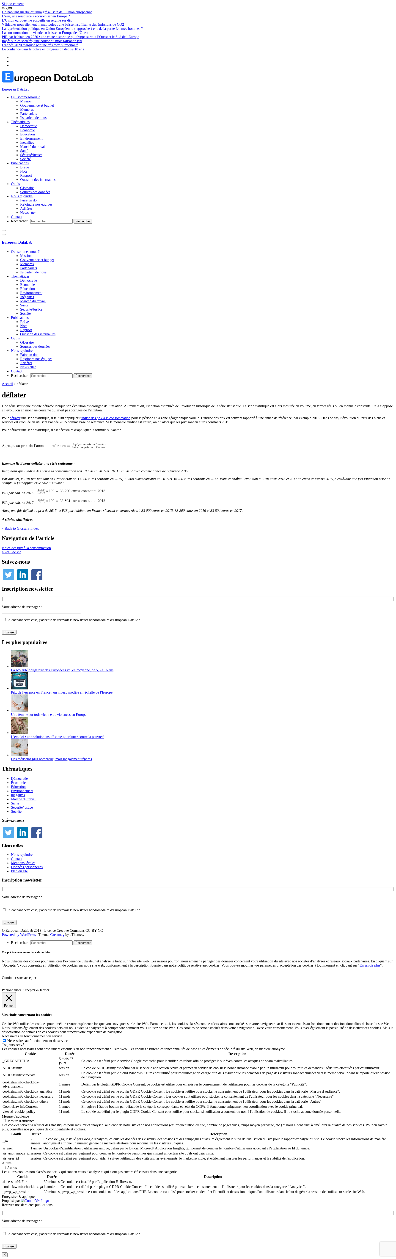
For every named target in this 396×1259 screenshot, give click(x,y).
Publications (20, 163)
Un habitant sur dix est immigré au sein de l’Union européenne (47, 12)
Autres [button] (6, 1163)
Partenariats (28, 114)
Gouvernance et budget (37, 105)
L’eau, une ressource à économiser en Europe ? (36, 16)
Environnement (31, 138)
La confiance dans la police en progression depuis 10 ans (43, 49)
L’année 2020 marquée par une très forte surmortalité (40, 45)
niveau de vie (11, 552)
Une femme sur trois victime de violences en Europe (48, 714)
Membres (27, 109)
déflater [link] (15, 418)
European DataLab (15, 89)
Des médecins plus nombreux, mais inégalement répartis (51, 759)
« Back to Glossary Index (20, 528)
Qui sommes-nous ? (25, 97)
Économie (18, 783)
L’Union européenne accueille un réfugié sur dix (37, 20)
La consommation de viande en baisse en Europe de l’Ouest (45, 33)
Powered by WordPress (19, 935)
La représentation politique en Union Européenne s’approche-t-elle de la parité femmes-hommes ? (72, 28)
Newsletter (28, 213)
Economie (27, 130)
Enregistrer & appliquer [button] (19, 1196)
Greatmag (57, 935)
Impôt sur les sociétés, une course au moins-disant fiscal (42, 41)
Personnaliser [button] (11, 990)
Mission (26, 101)
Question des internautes (37, 180)
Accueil (7, 384)
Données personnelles (27, 867)
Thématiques (20, 122)
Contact (16, 217)
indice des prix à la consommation (26, 548)
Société (25, 159)
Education (27, 134)
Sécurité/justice (22, 807)
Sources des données (35, 192)
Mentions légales (23, 863)
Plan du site (19, 871)
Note (23, 171)
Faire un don (29, 200)
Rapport (26, 175)
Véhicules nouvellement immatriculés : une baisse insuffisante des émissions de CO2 (63, 24)
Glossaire (27, 188)
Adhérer (26, 208)
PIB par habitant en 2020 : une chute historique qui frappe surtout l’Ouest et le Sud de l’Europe (70, 37)
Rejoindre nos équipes (36, 204)
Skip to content (13, 4)
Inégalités (27, 142)
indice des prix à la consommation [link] (105, 418)
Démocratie (28, 126)
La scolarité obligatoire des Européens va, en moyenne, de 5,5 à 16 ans (62, 670)
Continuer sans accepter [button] (19, 978)
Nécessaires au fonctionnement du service (37, 1041)
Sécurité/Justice (31, 155)
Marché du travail (33, 147)
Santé (24, 151)
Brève (24, 167)
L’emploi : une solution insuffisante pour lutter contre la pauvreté (57, 737)
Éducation (18, 787)
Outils (15, 184)
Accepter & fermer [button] (35, 990)
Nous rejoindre (22, 196)
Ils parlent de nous (33, 118)
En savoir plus (370, 965)
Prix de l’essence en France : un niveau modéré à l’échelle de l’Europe (62, 692)
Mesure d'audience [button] (15, 1116)
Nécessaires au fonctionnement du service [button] (32, 1036)
